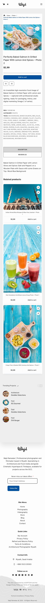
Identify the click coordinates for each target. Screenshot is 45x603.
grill (36, 120)
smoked (17, 131)
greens (30, 120)
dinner (25, 118)
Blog (22, 518)
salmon (31, 127)
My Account (22, 536)
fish (5, 120)
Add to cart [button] (32, 219)
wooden (22, 136)
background (13, 116)
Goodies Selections (18, 395)
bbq (33, 116)
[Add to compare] (11, 84)
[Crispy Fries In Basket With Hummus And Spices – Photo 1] (22, 334)
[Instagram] (16, 575)
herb (13, 125)
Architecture (15, 392)
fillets (37, 118)
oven (37, 125)
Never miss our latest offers (21, 476)
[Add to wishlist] (5, 84)
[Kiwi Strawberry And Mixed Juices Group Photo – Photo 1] (22, 258)
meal (24, 125)
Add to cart (22, 77)
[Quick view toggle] (38, 192)
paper (5, 127)
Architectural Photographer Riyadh (22, 547)
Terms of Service (28, 585)
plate (17, 127)
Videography (22, 512)
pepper (11, 127)
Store (22, 515)
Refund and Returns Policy (22, 541)
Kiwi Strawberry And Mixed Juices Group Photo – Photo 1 (22, 295)
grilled (6, 122)
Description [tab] (22, 149)
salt (37, 127)
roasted (23, 127)
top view (31, 134)
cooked (6, 118)
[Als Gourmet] (6, 402)
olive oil (30, 125)
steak (19, 134)
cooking (14, 118)
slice (11, 131)
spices (13, 134)
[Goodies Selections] (6, 394)
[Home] (4, 15)
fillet (31, 118)
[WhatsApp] (32, 575)
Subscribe (13, 488)
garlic (15, 120)
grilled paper (15, 122)
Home (22, 507)
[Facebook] (13, 575)
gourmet (22, 120)
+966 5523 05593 (24, 564)
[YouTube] (22, 575)
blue (38, 116)
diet (20, 118)
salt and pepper (9, 129)
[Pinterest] (29, 575)
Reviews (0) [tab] (22, 154)
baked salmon (26, 116)
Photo (15, 113)
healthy (25, 122)
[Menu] (41, 4)
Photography (22, 509)
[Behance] (25, 575)
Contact (22, 523)
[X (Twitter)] (19, 575)
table (24, 134)
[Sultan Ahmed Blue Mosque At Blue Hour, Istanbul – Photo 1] (22, 197)
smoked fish (27, 131)
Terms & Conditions (22, 544)
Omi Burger (15, 420)
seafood (26, 129)
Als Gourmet (16, 404)
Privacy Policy (22, 539)
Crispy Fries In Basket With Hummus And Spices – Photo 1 (22, 365)
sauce (19, 129)
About (22, 520)
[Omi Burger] (6, 419)
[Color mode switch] (7, 4)
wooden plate (20, 138)
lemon (18, 125)
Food (10, 120)
